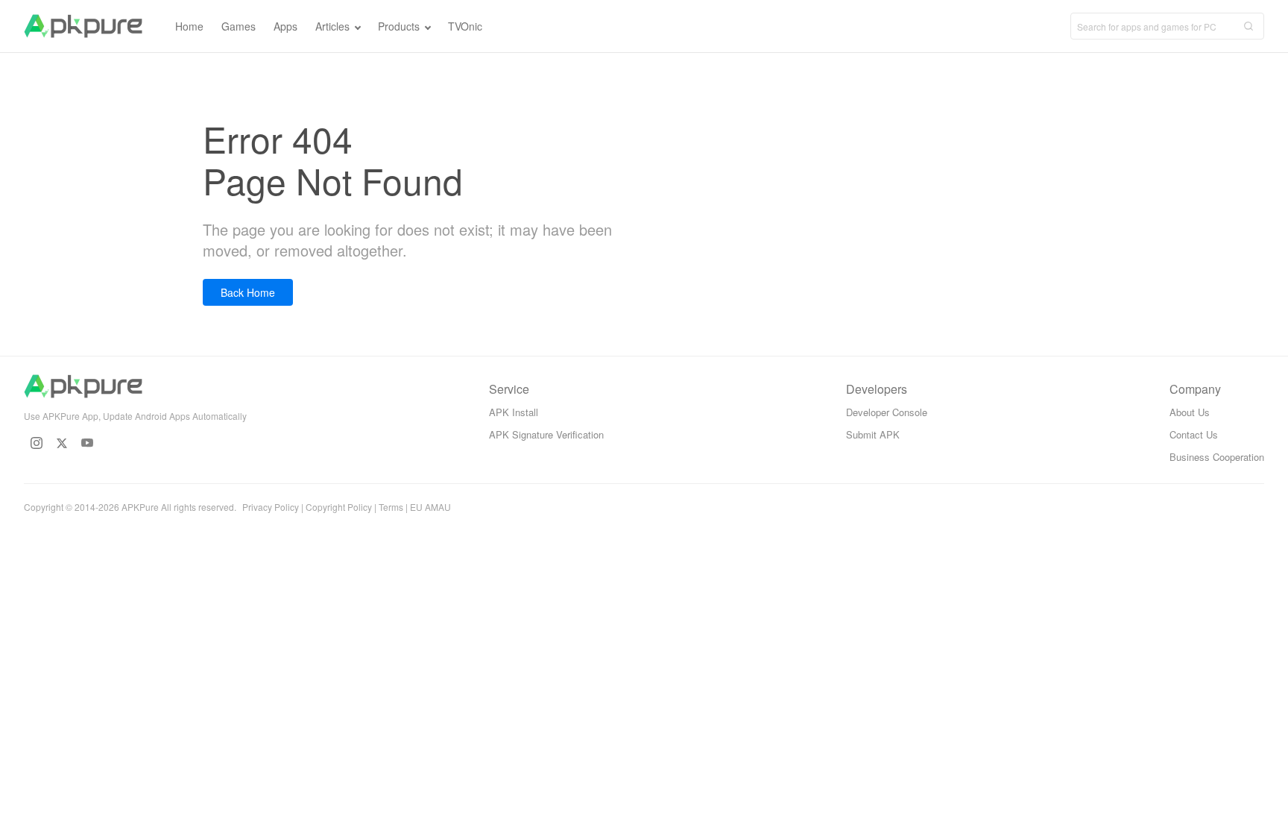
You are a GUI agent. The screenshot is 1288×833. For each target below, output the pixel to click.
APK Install (513, 412)
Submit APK (873, 434)
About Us (1189, 412)
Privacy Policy (270, 506)
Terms (391, 506)
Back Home (248, 292)
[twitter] (62, 443)
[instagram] (36, 443)
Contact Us (1193, 434)
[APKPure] (83, 26)
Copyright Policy (339, 506)
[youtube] (87, 443)
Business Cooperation (1216, 457)
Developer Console (886, 412)
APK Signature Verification (546, 434)
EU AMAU (430, 506)
